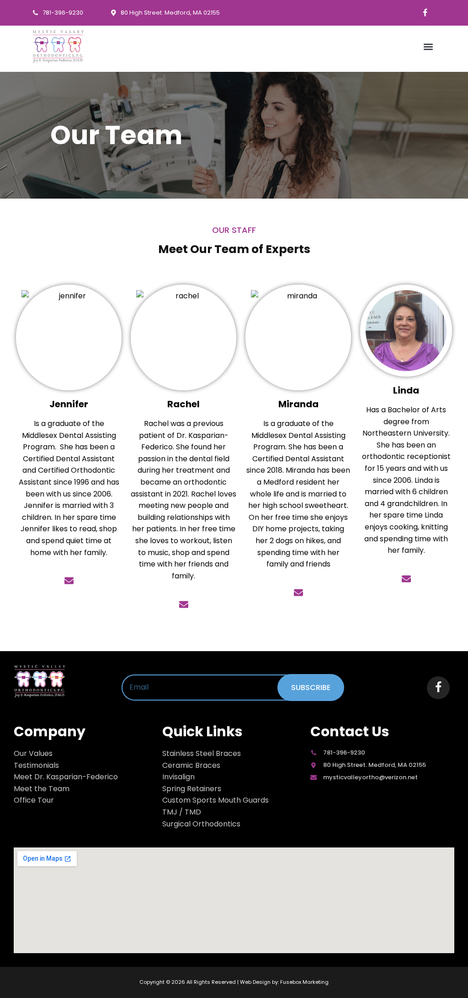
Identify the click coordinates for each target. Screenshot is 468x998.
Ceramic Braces (191, 765)
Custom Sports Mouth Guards (215, 800)
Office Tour (34, 800)
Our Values (33, 753)
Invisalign (178, 776)
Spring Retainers (191, 788)
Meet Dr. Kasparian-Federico (66, 776)
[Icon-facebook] (425, 13)
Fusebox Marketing (304, 982)
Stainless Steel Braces (201, 753)
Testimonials (36, 765)
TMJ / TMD (181, 812)
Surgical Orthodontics (201, 824)
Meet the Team (41, 788)
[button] (428, 46)
